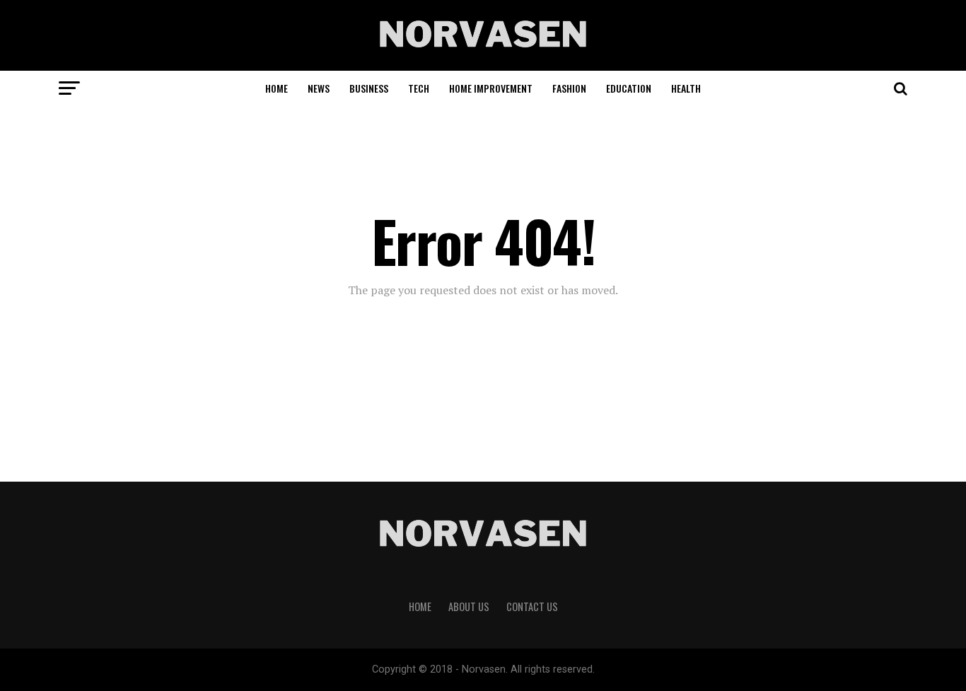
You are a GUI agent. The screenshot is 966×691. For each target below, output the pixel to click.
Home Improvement (491, 88)
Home (276, 88)
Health (686, 88)
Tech (418, 88)
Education (628, 88)
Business (368, 88)
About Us (468, 606)
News (319, 88)
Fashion (569, 88)
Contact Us (532, 606)
